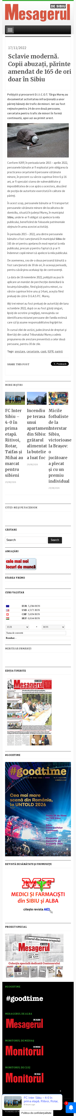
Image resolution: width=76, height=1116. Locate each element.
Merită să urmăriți (18, 648)
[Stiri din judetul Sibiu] (37, 12)
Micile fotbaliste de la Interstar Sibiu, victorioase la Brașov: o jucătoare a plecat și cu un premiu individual (58, 446)
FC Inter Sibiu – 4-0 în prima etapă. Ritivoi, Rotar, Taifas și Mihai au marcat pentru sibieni (14, 443)
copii (43, 351)
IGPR (51, 351)
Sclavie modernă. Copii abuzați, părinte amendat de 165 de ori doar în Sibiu (39, 68)
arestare (20, 351)
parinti (59, 351)
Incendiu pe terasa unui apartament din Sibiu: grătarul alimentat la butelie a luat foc (37, 434)
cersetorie (33, 351)
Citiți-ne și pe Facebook (21, 507)
